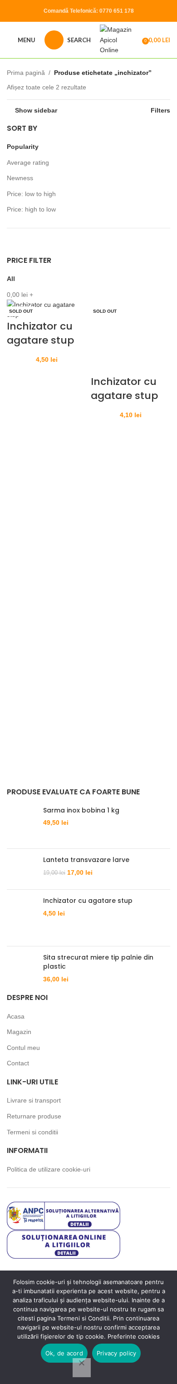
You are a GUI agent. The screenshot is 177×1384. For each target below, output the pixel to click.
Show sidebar (36, 110)
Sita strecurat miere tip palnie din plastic (98, 962)
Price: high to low (31, 209)
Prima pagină (26, 72)
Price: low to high (31, 193)
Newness (20, 178)
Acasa (16, 1016)
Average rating (28, 162)
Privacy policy (117, 1353)
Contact (18, 1063)
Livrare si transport (34, 1100)
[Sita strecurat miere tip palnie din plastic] (21, 968)
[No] (82, 1367)
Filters (160, 110)
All (11, 278)
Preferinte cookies (134, 1336)
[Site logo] (118, 39)
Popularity (23, 146)
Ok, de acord (64, 1353)
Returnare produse (34, 1116)
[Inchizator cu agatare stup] (130, 336)
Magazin (19, 1031)
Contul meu (23, 1047)
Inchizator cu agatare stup (40, 333)
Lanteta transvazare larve (86, 860)
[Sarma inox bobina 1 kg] (21, 824)
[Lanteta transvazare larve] (21, 869)
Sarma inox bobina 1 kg (81, 810)
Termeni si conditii (32, 1132)
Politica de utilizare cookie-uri (48, 1169)
